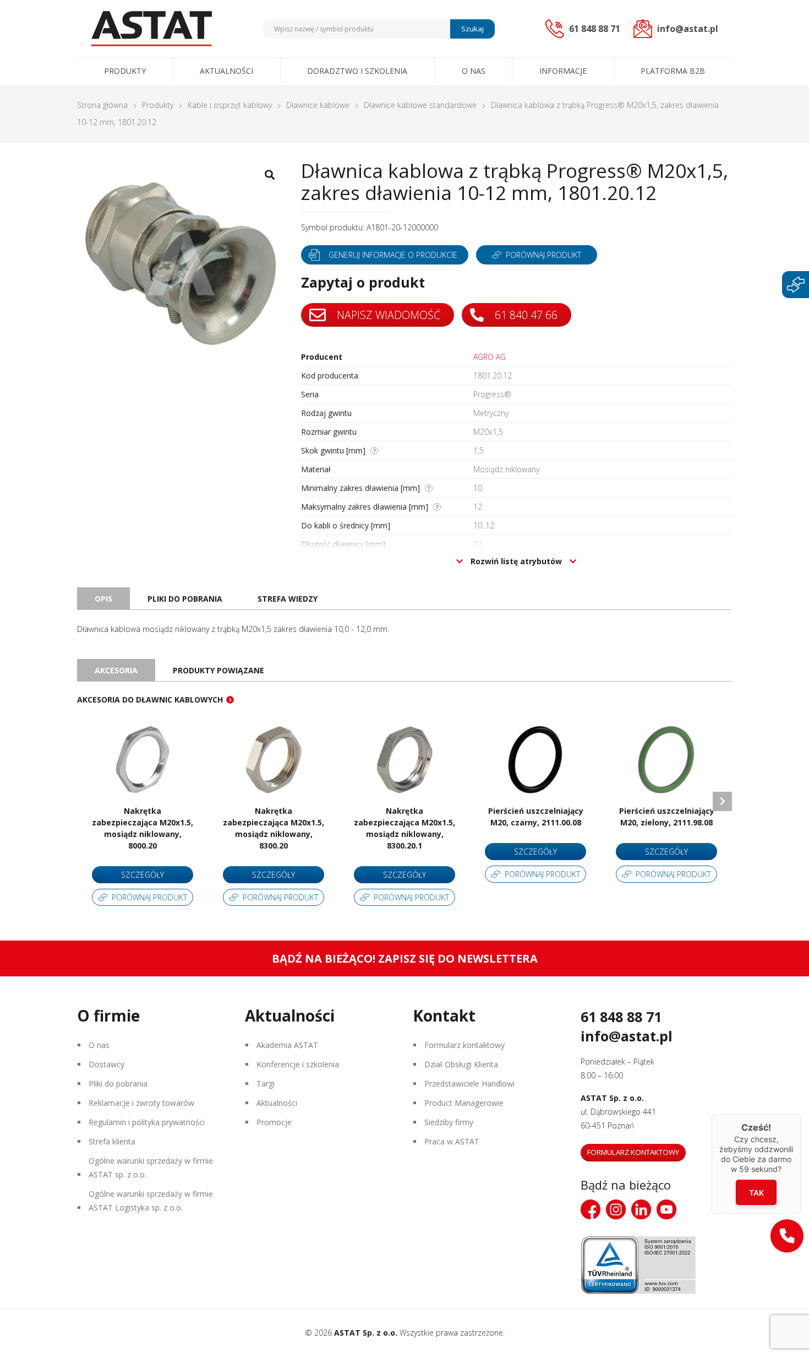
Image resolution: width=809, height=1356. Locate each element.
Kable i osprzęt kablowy (230, 105)
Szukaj (472, 29)
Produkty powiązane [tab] (218, 670)
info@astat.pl (627, 1036)
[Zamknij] (801, 1114)
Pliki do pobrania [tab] (184, 598)
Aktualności (226, 71)
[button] (786, 1235)
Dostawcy (106, 1064)
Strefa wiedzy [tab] (288, 598)
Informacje (563, 71)
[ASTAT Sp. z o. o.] (151, 28)
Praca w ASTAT (451, 1141)
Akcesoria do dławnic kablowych (150, 699)
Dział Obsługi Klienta (461, 1064)
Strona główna (102, 105)
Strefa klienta (112, 1141)
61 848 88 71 (621, 1016)
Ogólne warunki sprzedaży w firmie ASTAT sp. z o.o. (151, 1167)
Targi (265, 1083)
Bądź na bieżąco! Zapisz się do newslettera (405, 958)
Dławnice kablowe (317, 105)
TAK (756, 1192)
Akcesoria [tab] (116, 670)
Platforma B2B (673, 71)
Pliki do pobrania (118, 1083)
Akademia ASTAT (287, 1045)
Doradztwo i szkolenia (357, 71)
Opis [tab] (103, 598)
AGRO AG (489, 357)
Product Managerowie (464, 1103)
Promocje (274, 1122)
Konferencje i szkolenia (297, 1064)
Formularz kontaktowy (464, 1045)
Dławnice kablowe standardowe (420, 105)
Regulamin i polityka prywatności (147, 1122)
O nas (473, 71)
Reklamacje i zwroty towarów (141, 1103)
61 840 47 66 (524, 314)
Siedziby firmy (448, 1122)
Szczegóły (142, 874)
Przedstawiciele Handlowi (469, 1083)
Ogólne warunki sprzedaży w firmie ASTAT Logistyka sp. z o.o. (151, 1200)
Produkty (125, 71)
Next (722, 801)
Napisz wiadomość (387, 314)
